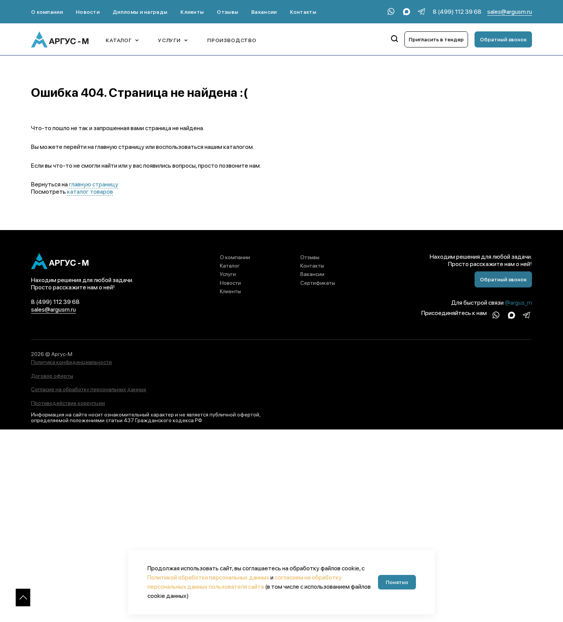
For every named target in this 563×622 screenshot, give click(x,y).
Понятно (397, 582)
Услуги (228, 274)
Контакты (303, 12)
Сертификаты (317, 283)
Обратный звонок (503, 39)
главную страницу (93, 184)
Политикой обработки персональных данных (208, 577)
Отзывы (227, 12)
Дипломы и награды (140, 12)
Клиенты (192, 12)
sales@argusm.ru (509, 11)
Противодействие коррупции (68, 403)
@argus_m (518, 302)
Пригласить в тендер (436, 39)
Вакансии (264, 12)
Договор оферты (52, 376)
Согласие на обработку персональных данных (88, 389)
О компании (47, 12)
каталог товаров (90, 191)
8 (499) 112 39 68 (457, 11)
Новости (88, 12)
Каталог (230, 266)
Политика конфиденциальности (71, 362)
